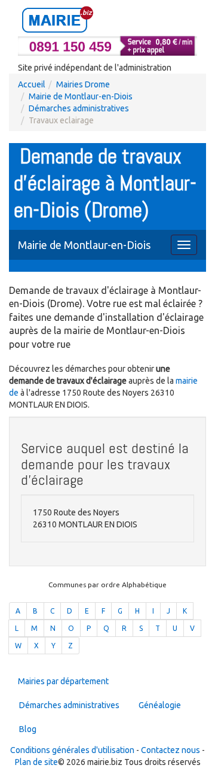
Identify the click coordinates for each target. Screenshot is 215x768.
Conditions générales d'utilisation (72, 750)
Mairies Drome (83, 84)
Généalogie (160, 705)
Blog (27, 729)
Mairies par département (63, 681)
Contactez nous (170, 750)
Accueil (31, 84)
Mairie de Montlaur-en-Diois (81, 96)
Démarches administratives (79, 108)
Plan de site (36, 762)
